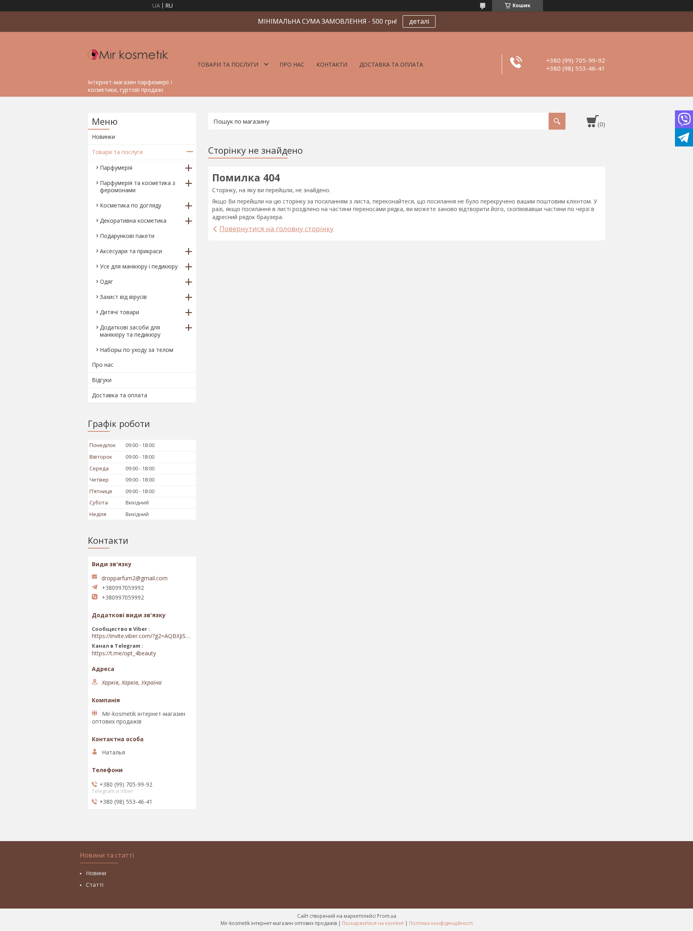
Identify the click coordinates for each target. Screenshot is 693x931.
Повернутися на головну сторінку (276, 228)
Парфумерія (116, 167)
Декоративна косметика (133, 220)
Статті (94, 884)
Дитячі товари (119, 312)
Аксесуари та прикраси (131, 251)
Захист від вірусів (123, 297)
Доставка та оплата (391, 64)
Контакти (331, 64)
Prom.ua (386, 916)
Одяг (106, 281)
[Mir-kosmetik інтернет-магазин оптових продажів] (128, 53)
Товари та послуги (227, 64)
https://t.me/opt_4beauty (124, 653)
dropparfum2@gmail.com (134, 578)
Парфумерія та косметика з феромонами (137, 186)
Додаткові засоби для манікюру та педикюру (130, 330)
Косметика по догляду (130, 205)
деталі (419, 21)
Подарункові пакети (127, 236)
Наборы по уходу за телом (136, 350)
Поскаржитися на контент (373, 923)
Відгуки (101, 380)
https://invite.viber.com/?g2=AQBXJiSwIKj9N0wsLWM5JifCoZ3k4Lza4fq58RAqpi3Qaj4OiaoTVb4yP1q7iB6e (142, 636)
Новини (96, 873)
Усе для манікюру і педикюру (139, 266)
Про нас (292, 64)
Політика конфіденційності (441, 923)
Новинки (103, 136)
